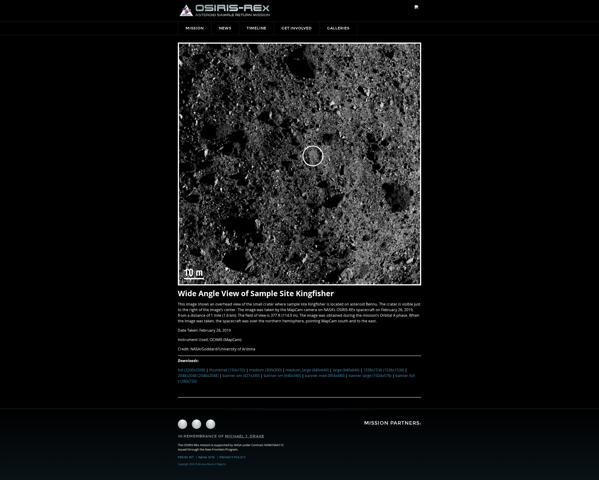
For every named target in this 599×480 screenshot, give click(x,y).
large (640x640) (346, 370)
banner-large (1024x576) (370, 375)
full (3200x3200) (191, 370)
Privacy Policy (232, 457)
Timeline (256, 28)
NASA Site (206, 457)
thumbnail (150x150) (227, 370)
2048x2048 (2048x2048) (198, 375)
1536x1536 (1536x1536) (383, 370)
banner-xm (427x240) (241, 375)
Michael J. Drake (244, 436)
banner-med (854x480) (325, 375)
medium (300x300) (265, 370)
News (225, 28)
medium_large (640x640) (307, 370)
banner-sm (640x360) (282, 375)
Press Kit (186, 457)
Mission (195, 28)
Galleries (338, 28)
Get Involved (296, 28)
